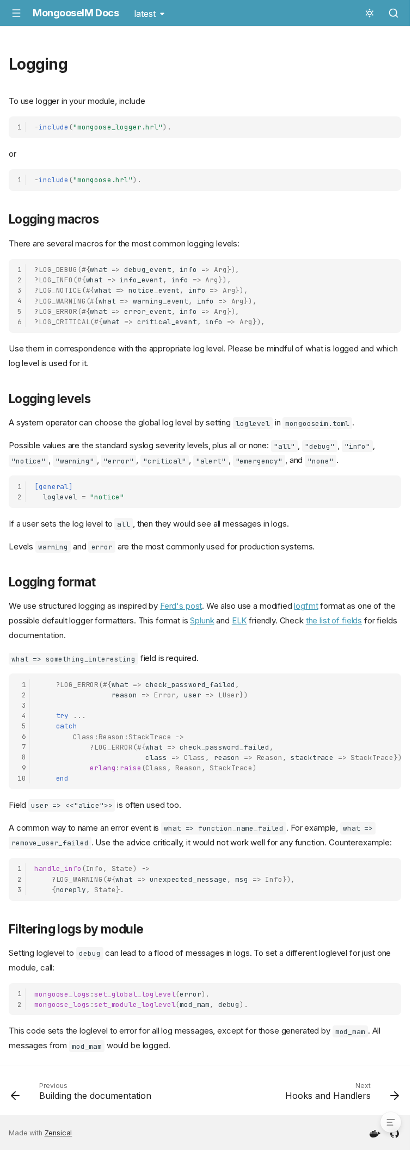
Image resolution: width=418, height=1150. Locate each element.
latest (145, 13)
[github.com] (394, 1132)
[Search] (393, 13)
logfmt (306, 606)
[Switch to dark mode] (369, 13)
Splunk (202, 620)
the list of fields (334, 620)
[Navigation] (16, 13)
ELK (239, 620)
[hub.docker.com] (375, 1132)
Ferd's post (181, 606)
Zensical (58, 1133)
